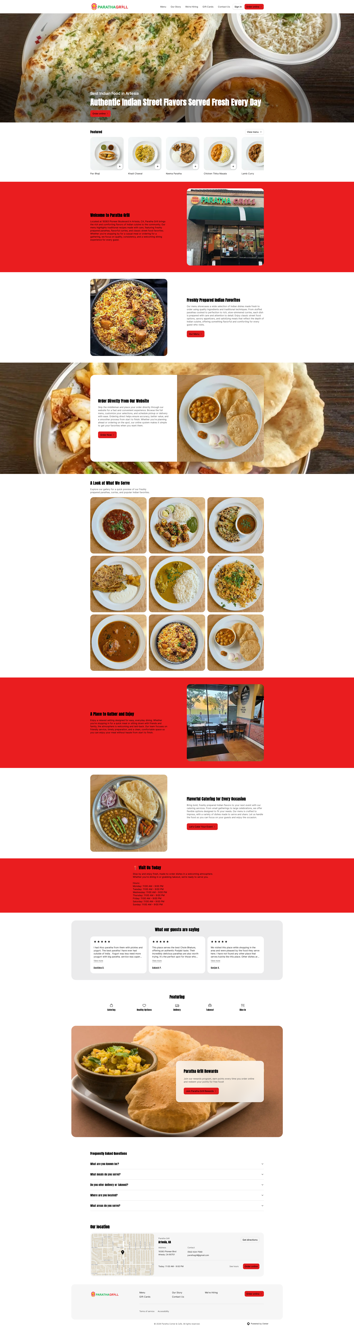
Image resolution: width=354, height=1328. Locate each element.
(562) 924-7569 (195, 1252)
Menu (163, 6)
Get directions (250, 1239)
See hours (234, 1266)
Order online (251, 1266)
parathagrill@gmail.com (198, 1255)
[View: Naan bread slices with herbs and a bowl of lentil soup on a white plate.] (235, 525)
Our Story (176, 6)
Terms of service (146, 1311)
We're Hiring (191, 6)
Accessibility (163, 1311)
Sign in (238, 6)
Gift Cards (208, 6)
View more (98, 960)
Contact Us (224, 6)
